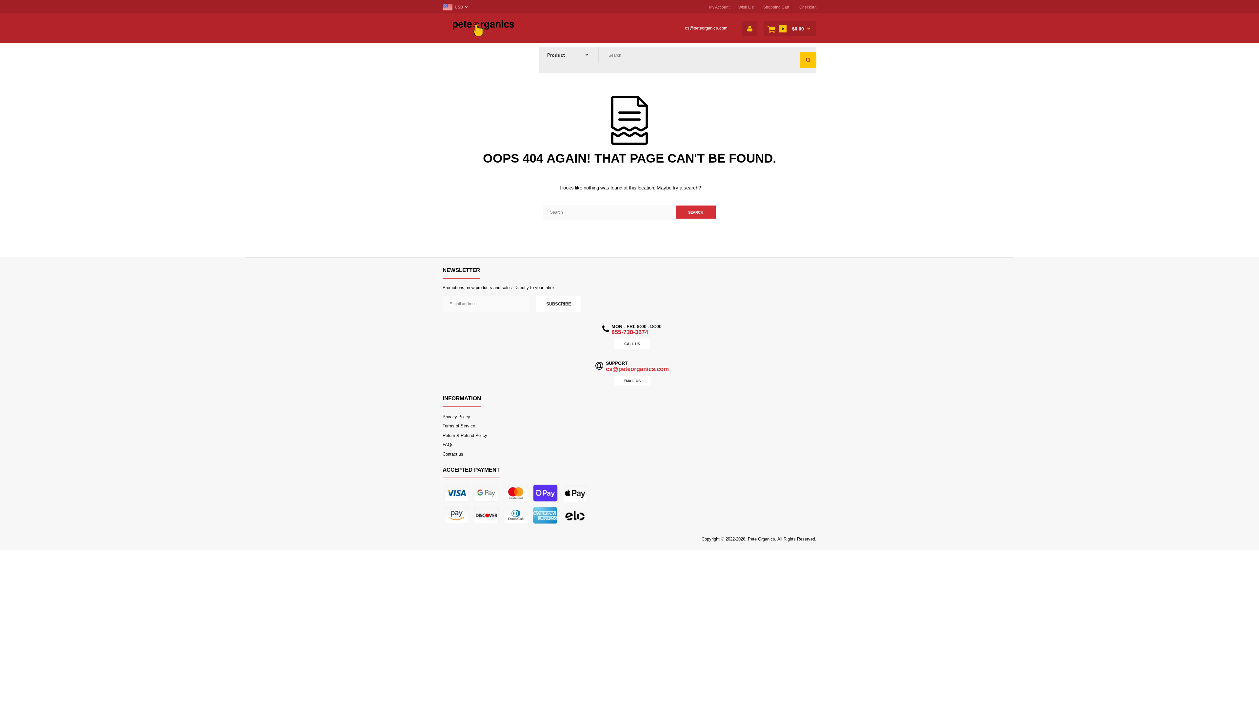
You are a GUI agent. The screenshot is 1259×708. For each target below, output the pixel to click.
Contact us (453, 454)
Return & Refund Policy (465, 435)
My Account (719, 7)
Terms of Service (459, 425)
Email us (632, 381)
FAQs (448, 444)
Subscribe (558, 304)
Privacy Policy (456, 416)
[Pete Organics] (484, 34)
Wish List (746, 7)
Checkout (807, 7)
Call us (632, 344)
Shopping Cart (776, 7)
